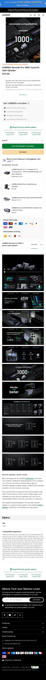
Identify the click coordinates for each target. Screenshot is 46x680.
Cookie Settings (25, 667)
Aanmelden (36, 600)
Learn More (22, 94)
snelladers (29, 478)
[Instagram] (9, 615)
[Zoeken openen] (31, 15)
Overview (34, 244)
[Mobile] (20, 615)
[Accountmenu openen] (35, 15)
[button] (12, 161)
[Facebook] (4, 615)
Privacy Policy (6, 667)
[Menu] (43, 15)
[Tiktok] (15, 615)
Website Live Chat (11, 640)
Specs (42, 244)
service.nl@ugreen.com (13, 644)
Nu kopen (23, 152)
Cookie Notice (15, 667)
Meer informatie (22, 5)
